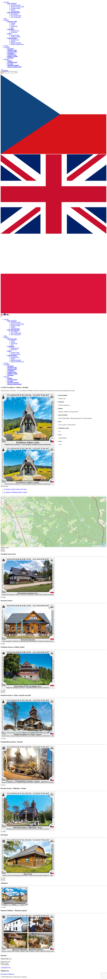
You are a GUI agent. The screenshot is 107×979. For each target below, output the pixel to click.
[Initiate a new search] (104, 499)
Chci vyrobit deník (16, 17)
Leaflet (95, 546)
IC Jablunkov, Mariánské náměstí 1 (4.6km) (15, 492)
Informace (6, 59)
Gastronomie (14, 26)
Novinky (6, 45)
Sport (12, 27)
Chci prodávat (14, 14)
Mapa (5, 18)
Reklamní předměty (16, 42)
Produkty (6, 20)
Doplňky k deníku (15, 36)
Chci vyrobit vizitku (16, 15)
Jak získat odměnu (15, 8)
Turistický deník (15, 35)
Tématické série (15, 30)
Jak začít (6, 2)
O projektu (7, 47)
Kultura (13, 24)
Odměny (13, 9)
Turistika (13, 23)
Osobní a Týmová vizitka (17, 6)
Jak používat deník (16, 5)
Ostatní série (14, 32)
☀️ (1, 74)
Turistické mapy (15, 39)
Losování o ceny (15, 11)
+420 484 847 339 (5, 967)
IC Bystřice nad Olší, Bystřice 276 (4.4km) (15, 489)
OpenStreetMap (102, 546)
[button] (3, 499)
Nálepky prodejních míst (17, 44)
